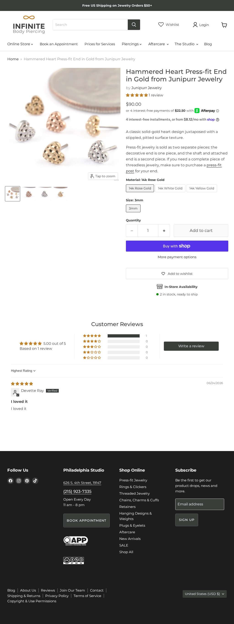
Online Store (19, 44)
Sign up (186, 520)
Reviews (48, 590)
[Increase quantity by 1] (164, 230)
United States (202, 594)
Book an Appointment (59, 44)
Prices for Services (100, 44)
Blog (208, 44)
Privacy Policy (57, 596)
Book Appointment (86, 520)
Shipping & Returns (23, 596)
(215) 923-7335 (77, 491)
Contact (97, 590)
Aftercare (157, 44)
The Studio (185, 44)
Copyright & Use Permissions (31, 601)
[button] (137, 95)
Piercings (131, 44)
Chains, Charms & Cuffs (139, 500)
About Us (28, 590)
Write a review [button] (191, 346)
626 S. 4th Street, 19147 (82, 483)
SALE (123, 545)
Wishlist (172, 24)
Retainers (127, 507)
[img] (22, 384)
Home (13, 59)
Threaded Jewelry (134, 493)
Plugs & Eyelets (132, 525)
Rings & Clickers (132, 487)
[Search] (134, 24)
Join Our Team (72, 590)
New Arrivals (130, 538)
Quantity (133, 220)
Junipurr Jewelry (146, 88)
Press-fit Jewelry (133, 480)
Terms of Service (87, 596)
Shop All (126, 552)
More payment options (177, 257)
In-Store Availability (181, 287)
